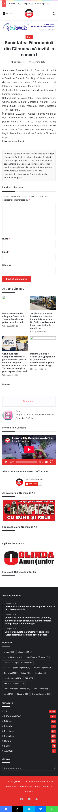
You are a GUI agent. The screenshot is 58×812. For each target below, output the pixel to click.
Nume (6, 238)
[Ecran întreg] (51, 462)
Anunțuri (8, 751)
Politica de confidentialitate (19, 786)
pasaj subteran (12, 678)
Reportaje (9, 736)
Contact (29, 791)
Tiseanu (22, 694)
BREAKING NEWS (12, 716)
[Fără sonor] (46, 462)
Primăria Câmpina (14, 683)
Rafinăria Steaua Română (17, 689)
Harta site (47, 786)
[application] (29, 450)
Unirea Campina (41, 694)
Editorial (8, 721)
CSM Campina (42, 668)
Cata (17, 411)
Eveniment (9, 731)
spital (8, 694)
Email (5, 252)
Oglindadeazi (19, 62)
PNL (29, 678)
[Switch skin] (54, 14)
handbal (40, 673)
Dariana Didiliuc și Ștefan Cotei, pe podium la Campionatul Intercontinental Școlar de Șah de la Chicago (43, 359)
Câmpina (10, 673)
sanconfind (41, 689)
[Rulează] (6, 462)
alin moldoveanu (13, 657)
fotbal (26, 673)
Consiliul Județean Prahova (18, 662)
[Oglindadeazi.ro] (29, 13)
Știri (29, 37)
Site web (6, 265)
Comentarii (29, 401)
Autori (37, 786)
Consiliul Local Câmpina (17, 668)
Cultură (7, 741)
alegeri (9, 652)
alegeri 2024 (25, 652)
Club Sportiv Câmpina (38, 657)
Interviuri (8, 726)
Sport (7, 746)
